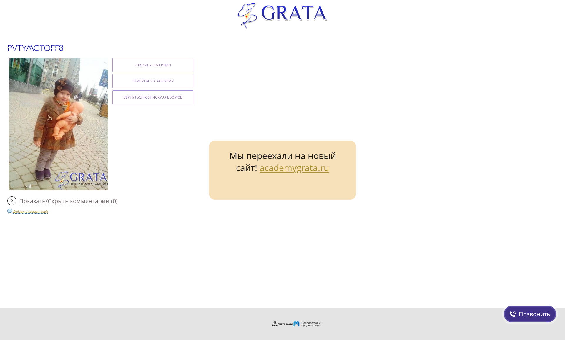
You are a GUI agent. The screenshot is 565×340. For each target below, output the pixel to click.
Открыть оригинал (153, 64)
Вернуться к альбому (153, 81)
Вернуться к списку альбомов (152, 97)
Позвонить (534, 314)
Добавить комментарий (30, 211)
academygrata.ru (294, 168)
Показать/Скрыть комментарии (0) (68, 201)
